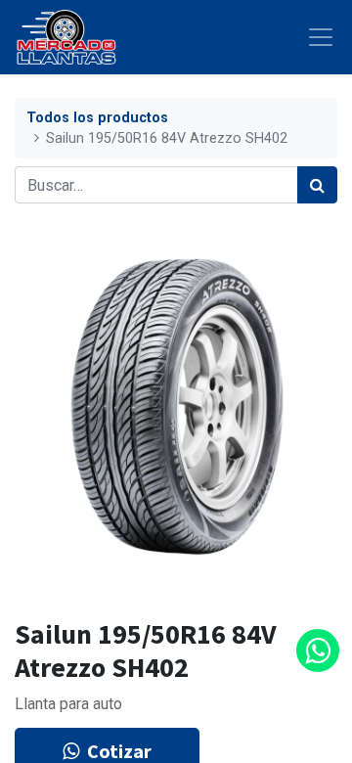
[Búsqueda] (317, 184)
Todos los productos (97, 118)
